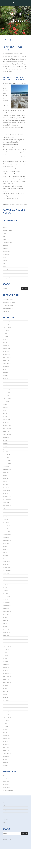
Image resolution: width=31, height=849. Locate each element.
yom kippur (24, 204)
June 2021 (5, 407)
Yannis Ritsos (6, 311)
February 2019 (6, 490)
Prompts (5, 817)
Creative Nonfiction (7, 230)
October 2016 (6, 573)
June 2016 (5, 585)
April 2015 (5, 626)
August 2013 (6, 685)
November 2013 (7, 676)
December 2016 (6, 567)
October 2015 (6, 608)
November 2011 (7, 747)
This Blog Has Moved (8, 299)
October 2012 (6, 715)
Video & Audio (6, 811)
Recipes (4, 266)
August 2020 (6, 437)
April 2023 (5, 342)
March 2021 (6, 416)
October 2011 (6, 750)
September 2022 (7, 363)
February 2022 (6, 384)
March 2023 (6, 345)
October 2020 (6, 431)
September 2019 (7, 469)
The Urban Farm (7, 272)
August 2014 (6, 649)
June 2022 (5, 372)
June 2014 (5, 655)
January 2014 (6, 670)
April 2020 (5, 449)
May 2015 (5, 623)
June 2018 (5, 514)
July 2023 (5, 333)
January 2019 (6, 493)
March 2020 (6, 452)
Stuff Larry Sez (6, 269)
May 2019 (5, 481)
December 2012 (6, 709)
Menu (16, 3)
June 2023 (5, 336)
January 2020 (6, 457)
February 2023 (6, 348)
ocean (17, 204)
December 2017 (6, 531)
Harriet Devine (6, 778)
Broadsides (5, 820)
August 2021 (6, 401)
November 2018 (7, 499)
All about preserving (8, 775)
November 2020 (7, 428)
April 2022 (5, 378)
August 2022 (6, 366)
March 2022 (6, 381)
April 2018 (5, 520)
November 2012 (7, 712)
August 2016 (6, 579)
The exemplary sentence (8, 305)
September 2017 (7, 540)
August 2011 (6, 756)
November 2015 (7, 605)
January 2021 (6, 422)
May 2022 (5, 375)
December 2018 (6, 496)
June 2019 (5, 478)
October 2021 (6, 395)
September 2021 (7, 398)
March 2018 (6, 522)
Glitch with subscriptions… (9, 308)
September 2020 (7, 434)
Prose (4, 263)
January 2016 (6, 599)
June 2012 (5, 726)
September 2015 (7, 611)
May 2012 (5, 729)
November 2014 (7, 641)
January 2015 (6, 635)
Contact (4, 823)
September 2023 (7, 327)
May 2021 (5, 410)
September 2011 (7, 753)
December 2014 (6, 638)
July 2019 (5, 475)
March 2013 (6, 700)
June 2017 (5, 549)
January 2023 (6, 351)
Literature (5, 248)
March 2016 (6, 593)
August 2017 (6, 543)
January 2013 (6, 706)
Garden (4, 239)
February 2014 (6, 667)
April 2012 (5, 732)
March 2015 (6, 629)
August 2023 (6, 330)
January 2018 (6, 528)
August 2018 (6, 508)
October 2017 (6, 537)
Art (3, 224)
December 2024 (6, 322)
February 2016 (6, 596)
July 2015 (5, 617)
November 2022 (7, 357)
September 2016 (7, 576)
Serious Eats (6, 784)
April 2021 (5, 413)
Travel (4, 275)
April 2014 (5, 661)
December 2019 (6, 460)
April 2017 (5, 555)
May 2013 (5, 694)
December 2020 (6, 425)
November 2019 (7, 463)
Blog (4, 805)
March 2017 (6, 558)
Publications (5, 808)
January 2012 (6, 741)
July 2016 (5, 582)
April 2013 (5, 697)
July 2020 (5, 440)
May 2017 (5, 552)
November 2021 (7, 393)
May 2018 (5, 517)
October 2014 (6, 644)
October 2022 (6, 360)
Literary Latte (6, 781)
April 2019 (5, 484)
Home (4, 802)
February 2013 (6, 703)
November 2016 (7, 570)
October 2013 (6, 679)
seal (20, 204)
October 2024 (6, 325)
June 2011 (5, 762)
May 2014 (5, 658)
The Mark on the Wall (8, 790)
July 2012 (5, 723)
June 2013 (5, 691)
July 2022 (5, 369)
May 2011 (5, 765)
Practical (5, 260)
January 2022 (6, 387)
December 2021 (6, 390)
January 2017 (6, 564)
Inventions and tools (7, 242)
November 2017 (7, 534)
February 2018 (6, 525)
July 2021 (5, 404)
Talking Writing (6, 787)
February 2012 (6, 738)
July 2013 (5, 688)
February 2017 (6, 561)
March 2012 (6, 735)
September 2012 (7, 717)
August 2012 (6, 720)
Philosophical (6, 254)
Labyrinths (5, 245)
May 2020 (5, 446)
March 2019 (6, 487)
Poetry (21, 53)
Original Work (6, 251)
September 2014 (7, 647)
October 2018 (6, 502)
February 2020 (6, 454)
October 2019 (6, 466)
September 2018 (7, 505)
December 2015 (6, 602)
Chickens (5, 227)
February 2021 (6, 419)
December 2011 (6, 744)
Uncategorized (6, 278)
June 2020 (5, 443)
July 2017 (5, 546)
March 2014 (6, 664)
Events (4, 233)
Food (4, 236)
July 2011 (5, 759)
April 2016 (5, 590)
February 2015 (6, 632)
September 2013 (7, 682)
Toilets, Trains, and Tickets (9, 302)
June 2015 (5, 620)
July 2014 (5, 652)
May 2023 (5, 339)
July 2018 (5, 511)
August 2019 (6, 472)
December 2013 (6, 673)
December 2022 (6, 354)
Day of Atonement (10, 204)
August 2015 (6, 614)
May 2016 (5, 588)
